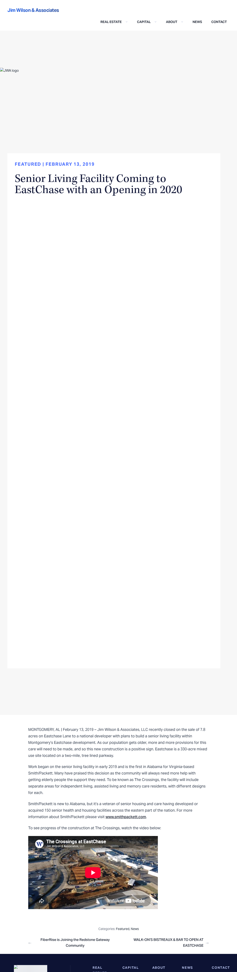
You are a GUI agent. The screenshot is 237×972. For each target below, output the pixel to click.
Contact (219, 22)
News (197, 22)
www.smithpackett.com (126, 816)
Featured (122, 929)
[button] (114, 22)
